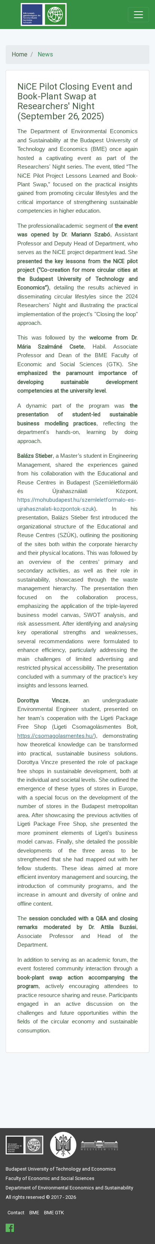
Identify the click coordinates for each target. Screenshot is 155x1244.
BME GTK (54, 1212)
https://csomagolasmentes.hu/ (55, 735)
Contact (16, 1212)
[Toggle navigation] (138, 14)
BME (34, 1212)
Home (19, 54)
